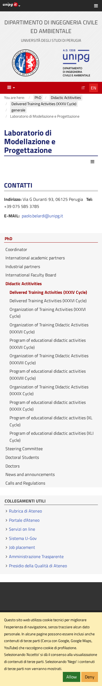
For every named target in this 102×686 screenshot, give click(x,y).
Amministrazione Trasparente (36, 556)
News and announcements (30, 474)
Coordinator (16, 249)
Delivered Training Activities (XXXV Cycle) (48, 292)
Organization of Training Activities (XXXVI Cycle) (48, 313)
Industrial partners (22, 266)
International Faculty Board (30, 275)
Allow (71, 677)
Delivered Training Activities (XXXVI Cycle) (48, 300)
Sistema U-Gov (23, 538)
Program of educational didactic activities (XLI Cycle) (52, 436)
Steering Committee (24, 448)
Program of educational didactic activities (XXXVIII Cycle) (48, 374)
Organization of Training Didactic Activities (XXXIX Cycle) (49, 390)
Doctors (12, 466)
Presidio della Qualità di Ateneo (38, 565)
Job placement (22, 547)
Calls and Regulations (25, 483)
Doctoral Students (22, 457)
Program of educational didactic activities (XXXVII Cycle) (48, 343)
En (93, 88)
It (83, 88)
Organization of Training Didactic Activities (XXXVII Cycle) (49, 328)
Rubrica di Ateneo (25, 511)
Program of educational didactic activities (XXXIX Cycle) (48, 406)
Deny (89, 677)
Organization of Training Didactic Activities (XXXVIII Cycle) (49, 359)
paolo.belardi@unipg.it (42, 215)
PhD (8, 238)
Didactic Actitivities (23, 283)
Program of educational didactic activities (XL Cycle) (51, 421)
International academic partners (35, 258)
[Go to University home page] (25, 62)
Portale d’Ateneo (24, 520)
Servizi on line (22, 529)
